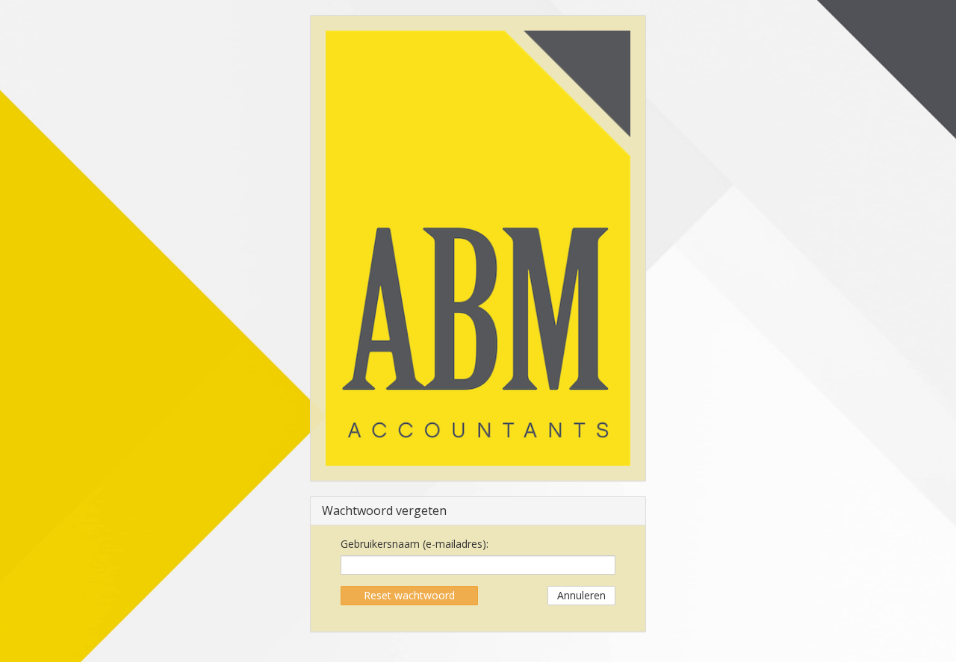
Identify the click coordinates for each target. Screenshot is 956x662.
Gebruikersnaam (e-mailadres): (414, 544)
